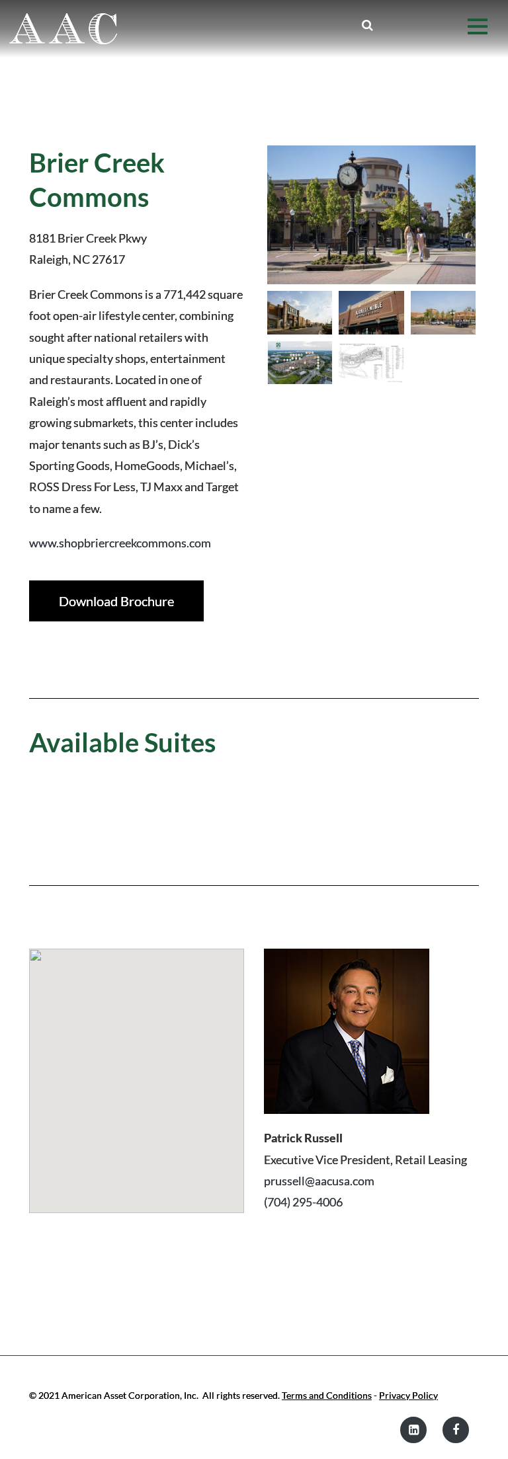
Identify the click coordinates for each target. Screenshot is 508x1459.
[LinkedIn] (413, 1430)
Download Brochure (116, 601)
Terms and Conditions (327, 1395)
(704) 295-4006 (303, 1202)
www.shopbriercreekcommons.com (120, 542)
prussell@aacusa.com (319, 1180)
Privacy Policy (408, 1395)
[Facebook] (456, 1430)
